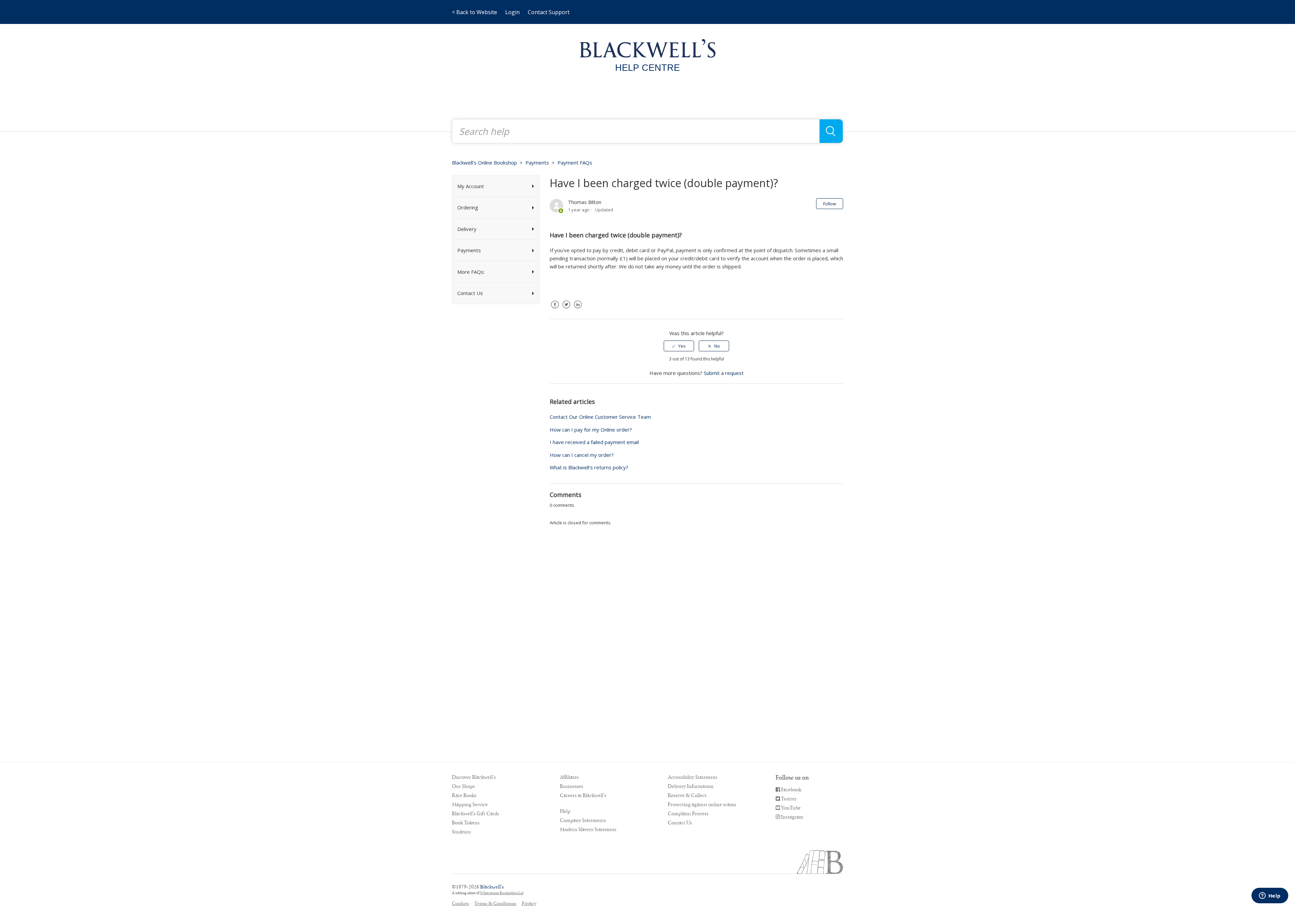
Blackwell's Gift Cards (475, 814)
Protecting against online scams (702, 804)
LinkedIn (578, 310)
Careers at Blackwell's (583, 795)
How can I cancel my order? (582, 454)
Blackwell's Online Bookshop (484, 162)
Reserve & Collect (687, 795)
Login (512, 12)
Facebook (555, 310)
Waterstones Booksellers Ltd (501, 892)
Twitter (566, 310)
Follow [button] (829, 204)
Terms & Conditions (495, 903)
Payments (537, 162)
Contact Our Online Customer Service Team (600, 416)
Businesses (571, 786)
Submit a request (724, 373)
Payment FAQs (574, 162)
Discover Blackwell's (474, 777)
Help (565, 811)
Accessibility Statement (692, 777)
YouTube (790, 808)
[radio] (679, 346)
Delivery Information (691, 786)
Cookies (460, 903)
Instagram (791, 817)
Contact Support (549, 12)
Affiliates (569, 777)
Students (461, 832)
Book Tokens (466, 823)
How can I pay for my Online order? (591, 429)
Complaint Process (688, 814)
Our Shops (463, 786)
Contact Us (680, 823)
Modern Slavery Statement (588, 829)
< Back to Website (474, 12)
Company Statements (583, 820)
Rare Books (464, 795)
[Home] (648, 48)
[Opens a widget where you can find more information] (1269, 896)
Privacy (529, 903)
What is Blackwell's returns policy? (589, 467)
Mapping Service (470, 804)
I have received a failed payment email (594, 442)
